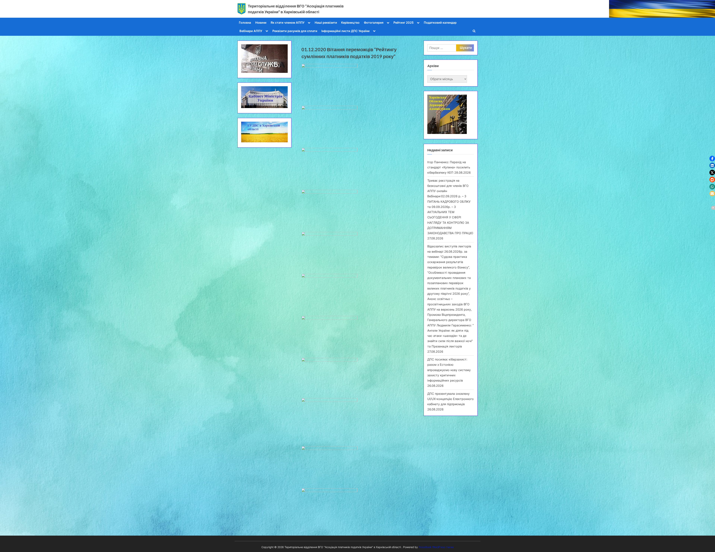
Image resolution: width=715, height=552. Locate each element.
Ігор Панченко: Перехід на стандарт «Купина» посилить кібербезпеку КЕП (448, 167)
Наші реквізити (326, 22)
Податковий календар (440, 22)
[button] (712, 158)
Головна (245, 22)
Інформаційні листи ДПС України (345, 31)
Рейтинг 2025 (403, 22)
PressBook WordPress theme (436, 547)
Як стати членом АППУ (287, 22)
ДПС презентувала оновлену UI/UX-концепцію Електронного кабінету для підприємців (450, 399)
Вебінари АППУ (250, 31)
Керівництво (350, 22)
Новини (260, 22)
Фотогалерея (373, 22)
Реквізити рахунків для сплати (294, 31)
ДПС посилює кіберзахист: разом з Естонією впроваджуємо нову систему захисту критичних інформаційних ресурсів (449, 370)
